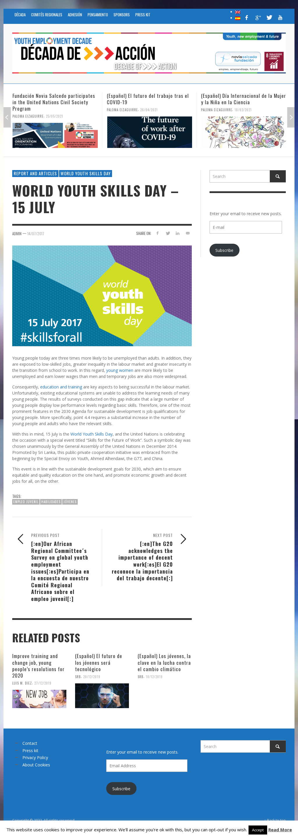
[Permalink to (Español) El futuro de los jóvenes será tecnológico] (102, 695)
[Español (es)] (237, 17)
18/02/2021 (243, 109)
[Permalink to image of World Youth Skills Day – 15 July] (102, 295)
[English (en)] (237, 11)
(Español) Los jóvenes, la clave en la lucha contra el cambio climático (164, 662)
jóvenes (70, 501)
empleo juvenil (25, 501)
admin (17, 233)
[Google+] (257, 17)
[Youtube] (280, 17)
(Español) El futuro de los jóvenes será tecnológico (98, 662)
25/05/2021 (54, 116)
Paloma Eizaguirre (28, 116)
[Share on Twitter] (167, 233)
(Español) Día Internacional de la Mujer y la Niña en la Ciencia (243, 99)
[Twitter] (268, 17)
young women (119, 370)
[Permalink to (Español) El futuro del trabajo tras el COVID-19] (149, 132)
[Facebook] (246, 17)
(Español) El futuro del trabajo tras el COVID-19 (148, 99)
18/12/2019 (154, 676)
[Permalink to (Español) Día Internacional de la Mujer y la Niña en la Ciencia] (243, 132)
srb (78, 676)
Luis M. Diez (22, 683)
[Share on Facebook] (158, 233)
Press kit (30, 750)
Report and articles (35, 173)
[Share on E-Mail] (188, 233)
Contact (29, 743)
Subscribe (224, 250)
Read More (280, 829)
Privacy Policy (35, 757)
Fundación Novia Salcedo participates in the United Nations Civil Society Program (54, 102)
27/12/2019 (43, 683)
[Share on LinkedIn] (178, 233)
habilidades (51, 501)
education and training (61, 387)
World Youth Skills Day (86, 173)
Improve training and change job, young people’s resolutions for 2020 (38, 665)
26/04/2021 (149, 109)
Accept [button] (258, 829)
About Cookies (36, 765)
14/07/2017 (35, 233)
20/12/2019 (91, 676)
